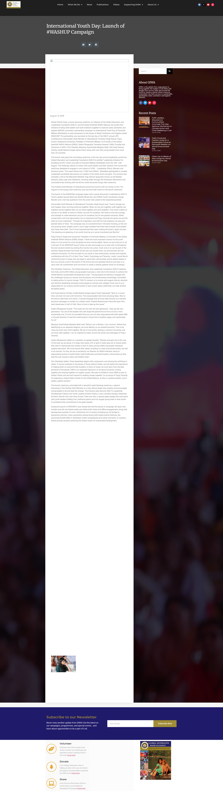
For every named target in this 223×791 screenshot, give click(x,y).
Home (60, 4)
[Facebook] (199, 4)
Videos (116, 4)
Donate (64, 761)
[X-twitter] (203, 4)
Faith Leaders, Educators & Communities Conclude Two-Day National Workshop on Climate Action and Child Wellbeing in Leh (162, 124)
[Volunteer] (51, 749)
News (89, 4)
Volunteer (65, 743)
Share (63, 779)
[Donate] (51, 767)
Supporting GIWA (132, 4)
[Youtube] (208, 4)
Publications (102, 4)
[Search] (169, 71)
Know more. (71, 755)
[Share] (51, 783)
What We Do (74, 4)
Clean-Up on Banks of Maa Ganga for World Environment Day (161, 158)
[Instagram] (212, 4)
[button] (83, 44)
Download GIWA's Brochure (155, 782)
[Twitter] (145, 103)
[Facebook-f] (141, 103)
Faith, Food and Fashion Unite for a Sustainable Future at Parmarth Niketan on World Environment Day (161, 143)
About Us (152, 4)
